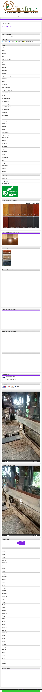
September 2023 (4, 596)
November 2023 (4, 593)
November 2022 (4, 610)
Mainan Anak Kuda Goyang (6, 92)
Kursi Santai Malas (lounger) (6, 76)
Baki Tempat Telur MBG (5, 183)
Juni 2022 (3, 618)
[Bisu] (36, 461)
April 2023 (3, 604)
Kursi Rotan (4, 73)
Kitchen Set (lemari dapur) (6, 62)
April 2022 (3, 621)
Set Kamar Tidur (4, 143)
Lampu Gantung (4, 84)
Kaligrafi (3, 61)
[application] (21, 427)
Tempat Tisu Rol (4, 178)
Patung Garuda (4, 124)
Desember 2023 (4, 591)
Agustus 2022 (4, 615)
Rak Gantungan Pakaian (5, 135)
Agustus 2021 (4, 633)
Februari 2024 (4, 588)
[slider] (20, 461)
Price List (20, 544)
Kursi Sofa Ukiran (4, 79)
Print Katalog (21, 541)
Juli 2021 (3, 635)
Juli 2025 (3, 565)
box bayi (3, 48)
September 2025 (4, 562)
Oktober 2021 (4, 630)
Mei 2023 (3, 602)
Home (3, 23)
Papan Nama (4, 120)
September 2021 (4, 632)
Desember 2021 (4, 627)
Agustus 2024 (4, 579)
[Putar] (3, 461)
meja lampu (4, 103)
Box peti (3, 50)
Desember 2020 (4, 646)
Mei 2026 (3, 554)
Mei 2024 (3, 584)
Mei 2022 (3, 619)
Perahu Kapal (4, 126)
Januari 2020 (4, 663)
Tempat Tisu (4, 168)
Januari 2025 (4, 574)
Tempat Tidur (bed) (5, 165)
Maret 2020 (3, 660)
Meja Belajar (4, 95)
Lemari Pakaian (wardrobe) (6, 87)
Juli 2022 (3, 616)
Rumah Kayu (4, 140)
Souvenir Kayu (4, 159)
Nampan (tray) (4, 118)
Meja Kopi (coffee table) (5, 101)
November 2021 (4, 629)
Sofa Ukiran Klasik (5, 157)
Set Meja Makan (4, 152)
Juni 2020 (3, 655)
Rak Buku (3, 134)
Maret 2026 (3, 557)
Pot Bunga (3, 129)
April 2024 (3, 585)
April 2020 (3, 658)
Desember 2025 (4, 559)
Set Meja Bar (4, 149)
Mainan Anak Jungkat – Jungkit (7, 90)
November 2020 (4, 647)
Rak (2, 131)
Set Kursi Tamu (4, 148)
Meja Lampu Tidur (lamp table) (6, 106)
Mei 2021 (3, 638)
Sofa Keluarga (4, 154)
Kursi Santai (4, 75)
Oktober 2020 (4, 649)
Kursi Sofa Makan (4, 78)
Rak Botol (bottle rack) (5, 132)
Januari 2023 (4, 607)
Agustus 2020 (4, 652)
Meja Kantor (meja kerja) (6, 98)
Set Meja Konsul (4, 151)
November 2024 (4, 576)
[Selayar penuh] (38, 461)
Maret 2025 (3, 571)
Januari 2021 (4, 644)
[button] (21, 427)
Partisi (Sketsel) (4, 123)
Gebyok (3, 56)
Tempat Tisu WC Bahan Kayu (6, 181)
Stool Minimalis (4, 162)
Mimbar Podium (4, 112)
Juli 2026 (3, 551)
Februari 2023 (4, 605)
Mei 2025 (3, 568)
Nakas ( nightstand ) (5, 115)
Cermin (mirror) (4, 53)
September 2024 (4, 577)
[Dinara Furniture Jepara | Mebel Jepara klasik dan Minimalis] (21, 7)
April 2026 (3, 556)
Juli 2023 (3, 599)
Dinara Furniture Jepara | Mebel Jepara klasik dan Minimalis (30, 689)
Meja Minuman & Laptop (5, 107)
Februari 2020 (4, 661)
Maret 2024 (3, 587)
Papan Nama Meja (5, 121)
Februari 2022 (4, 624)
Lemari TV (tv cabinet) (5, 89)
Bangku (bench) (4, 47)
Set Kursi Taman (4, 146)
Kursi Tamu (3, 81)
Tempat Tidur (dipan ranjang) (6, 166)
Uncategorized (4, 171)
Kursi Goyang (4, 67)
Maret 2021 (3, 641)
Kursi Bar (3, 64)
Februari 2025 (4, 573)
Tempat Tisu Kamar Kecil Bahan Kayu (8, 180)
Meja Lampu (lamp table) (6, 104)
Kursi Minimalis (4, 70)
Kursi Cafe (3, 65)
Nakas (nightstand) (5, 117)
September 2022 (4, 613)
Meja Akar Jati (4, 93)
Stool (3, 160)
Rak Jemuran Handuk (5, 137)
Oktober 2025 (4, 560)
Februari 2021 (4, 643)
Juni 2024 (3, 582)
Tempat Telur (4, 163)
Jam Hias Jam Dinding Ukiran (6, 59)
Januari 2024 (4, 590)
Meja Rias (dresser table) (6, 109)
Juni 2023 (3, 601)
